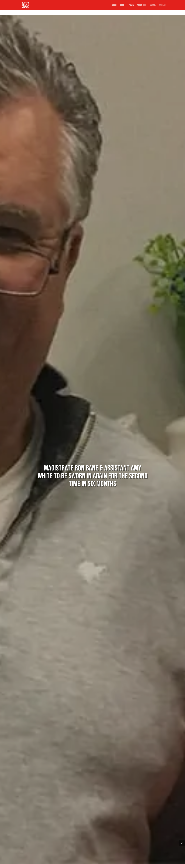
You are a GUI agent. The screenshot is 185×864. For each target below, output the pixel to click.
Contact (162, 5)
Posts (131, 5)
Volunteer (141, 5)
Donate (153, 5)
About (114, 5)
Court (122, 5)
